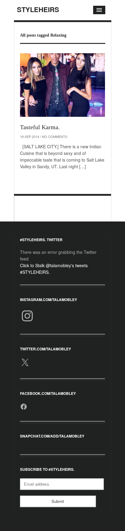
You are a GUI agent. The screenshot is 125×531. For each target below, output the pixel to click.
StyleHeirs (38, 9)
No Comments (54, 136)
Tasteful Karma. (40, 127)
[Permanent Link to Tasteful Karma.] (62, 85)
